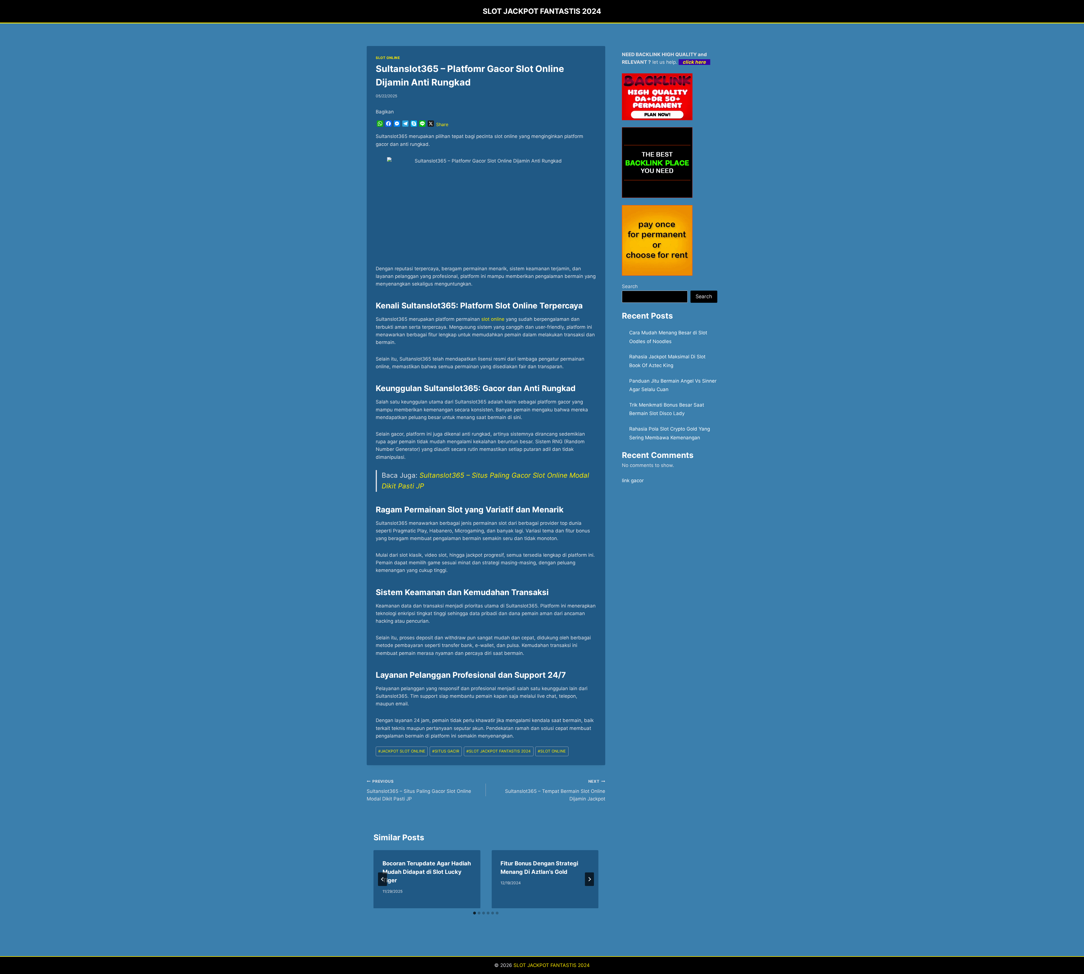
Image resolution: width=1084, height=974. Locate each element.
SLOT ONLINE (388, 58)
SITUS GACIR (445, 751)
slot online (492, 319)
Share (442, 124)
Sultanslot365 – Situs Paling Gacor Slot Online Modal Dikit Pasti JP (419, 790)
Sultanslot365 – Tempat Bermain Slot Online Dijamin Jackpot (555, 790)
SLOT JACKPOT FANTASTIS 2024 (498, 751)
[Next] (589, 879)
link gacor (633, 480)
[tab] (474, 913)
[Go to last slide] (382, 879)
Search (630, 286)
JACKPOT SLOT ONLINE (401, 751)
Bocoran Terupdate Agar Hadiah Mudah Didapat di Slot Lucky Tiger (427, 872)
